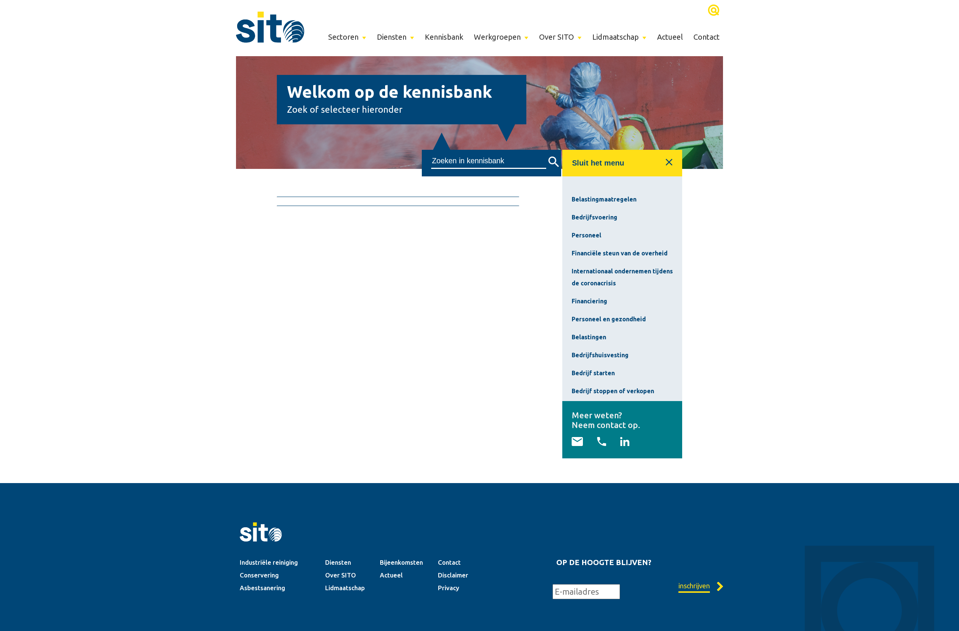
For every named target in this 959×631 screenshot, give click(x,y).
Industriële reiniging (269, 562)
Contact (706, 37)
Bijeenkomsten (401, 562)
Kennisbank (444, 37)
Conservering (259, 575)
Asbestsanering (262, 587)
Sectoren (343, 37)
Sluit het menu (598, 163)
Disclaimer (453, 575)
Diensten (391, 37)
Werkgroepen (497, 37)
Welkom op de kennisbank (389, 91)
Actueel (670, 37)
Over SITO (556, 37)
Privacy (448, 587)
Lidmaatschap (615, 37)
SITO (270, 27)
